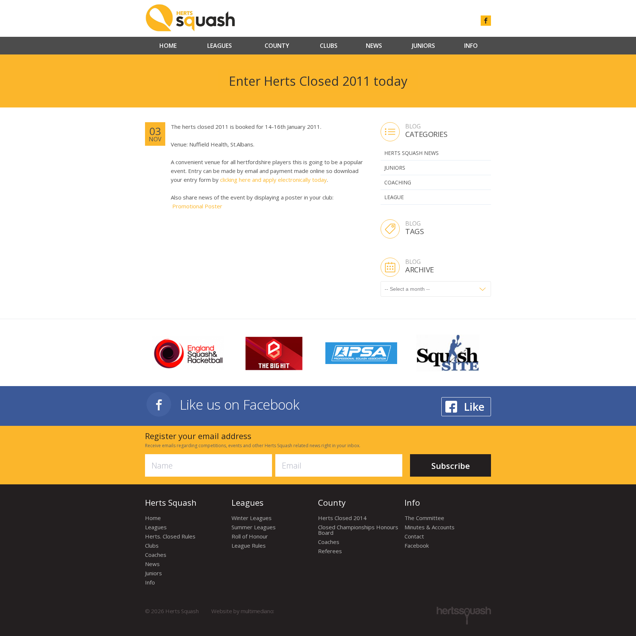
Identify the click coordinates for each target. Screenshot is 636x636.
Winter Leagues (252, 518)
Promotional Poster (197, 206)
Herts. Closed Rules (170, 536)
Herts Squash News (411, 152)
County (277, 46)
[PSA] (361, 352)
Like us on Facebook (240, 404)
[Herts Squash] (190, 17)
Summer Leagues (254, 527)
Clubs (329, 46)
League (394, 197)
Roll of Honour (250, 536)
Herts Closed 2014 (342, 518)
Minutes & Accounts (429, 527)
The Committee (424, 518)
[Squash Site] (447, 352)
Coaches (155, 554)
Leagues (219, 46)
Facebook (416, 545)
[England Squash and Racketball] (188, 352)
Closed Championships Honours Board (358, 529)
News (374, 46)
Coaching (397, 182)
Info (471, 46)
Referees (330, 551)
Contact (414, 536)
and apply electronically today (289, 179)
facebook (486, 20)
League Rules (249, 545)
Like (474, 406)
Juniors (423, 46)
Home (168, 46)
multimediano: (257, 611)
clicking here (235, 179)
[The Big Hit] (275, 352)
